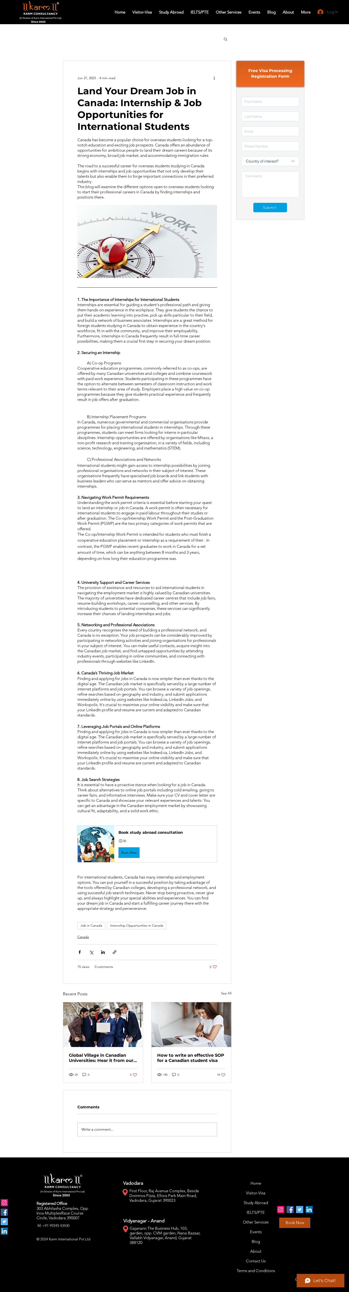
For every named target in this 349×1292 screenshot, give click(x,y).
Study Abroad (256, 1202)
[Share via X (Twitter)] (91, 952)
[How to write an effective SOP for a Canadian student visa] (191, 1024)
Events (256, 1231)
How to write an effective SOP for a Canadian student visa (190, 1058)
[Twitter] (4, 1221)
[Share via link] (114, 952)
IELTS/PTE (256, 1212)
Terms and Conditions (256, 1270)
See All (226, 993)
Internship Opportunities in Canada (136, 925)
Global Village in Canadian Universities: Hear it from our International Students (101, 1058)
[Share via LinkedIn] (103, 952)
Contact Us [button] (256, 1261)
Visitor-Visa (255, 1193)
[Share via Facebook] (79, 952)
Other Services (256, 1222)
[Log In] (320, 12)
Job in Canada (91, 925)
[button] (171, 12)
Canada (83, 937)
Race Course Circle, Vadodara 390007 (60, 1215)
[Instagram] (4, 1202)
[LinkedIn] (4, 1231)
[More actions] (214, 78)
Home (255, 1183)
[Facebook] (4, 1212)
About (255, 1251)
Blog (256, 1241)
